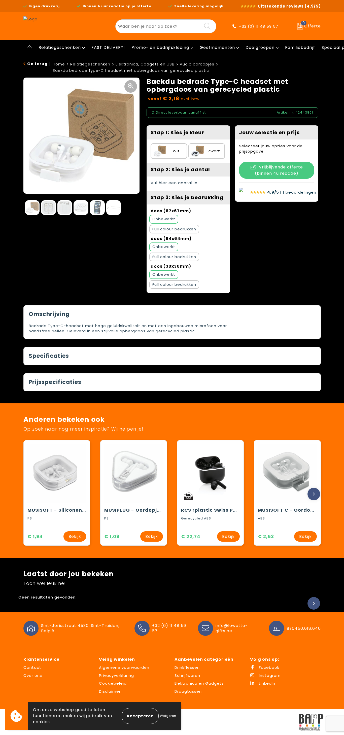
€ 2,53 (266, 536)
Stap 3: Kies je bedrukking (187, 197)
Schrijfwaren (187, 675)
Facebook (268, 667)
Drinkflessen (187, 667)
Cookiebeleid (113, 683)
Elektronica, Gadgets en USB (145, 64)
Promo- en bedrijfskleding (160, 47)
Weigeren (168, 716)
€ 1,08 (112, 536)
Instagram (269, 675)
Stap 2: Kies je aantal (180, 169)
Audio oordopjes (197, 64)
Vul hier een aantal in (174, 183)
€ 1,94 (35, 536)
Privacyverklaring (116, 675)
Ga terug (37, 63)
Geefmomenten (217, 47)
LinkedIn (266, 683)
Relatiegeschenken (60, 47)
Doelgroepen (260, 47)
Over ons (32, 675)
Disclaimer (110, 691)
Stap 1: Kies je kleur (177, 132)
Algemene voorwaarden (124, 667)
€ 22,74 (190, 536)
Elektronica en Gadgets (199, 683)
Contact (32, 667)
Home (59, 64)
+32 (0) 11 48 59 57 (258, 26)
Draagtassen (188, 691)
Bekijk (74, 536)
